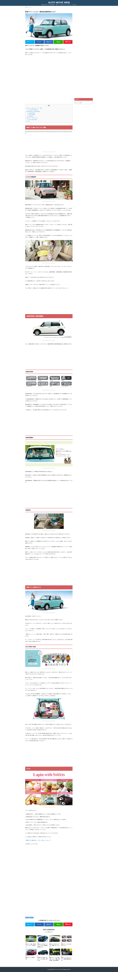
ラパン (32, 917)
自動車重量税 (31, 114)
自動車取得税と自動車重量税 (33, 111)
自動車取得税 (31, 113)
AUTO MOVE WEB (59, 2)
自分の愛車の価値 (32, 119)
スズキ (27, 917)
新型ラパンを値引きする (32, 118)
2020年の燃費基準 (32, 109)
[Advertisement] (49, 69)
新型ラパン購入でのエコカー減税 (34, 108)
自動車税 (30, 116)
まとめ (28, 121)
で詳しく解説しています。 (37, 840)
